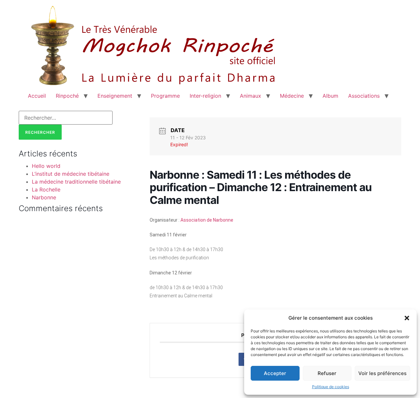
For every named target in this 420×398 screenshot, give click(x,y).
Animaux (250, 95)
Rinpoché (67, 95)
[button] (407, 318)
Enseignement (114, 95)
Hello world (46, 166)
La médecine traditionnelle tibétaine (76, 181)
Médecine (292, 95)
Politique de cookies (330, 386)
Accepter (275, 373)
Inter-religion (205, 95)
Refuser (327, 373)
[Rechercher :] (66, 118)
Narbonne (44, 197)
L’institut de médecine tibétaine (70, 173)
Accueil (37, 95)
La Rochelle (46, 189)
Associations (364, 95)
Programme (165, 95)
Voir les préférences (382, 373)
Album (330, 95)
